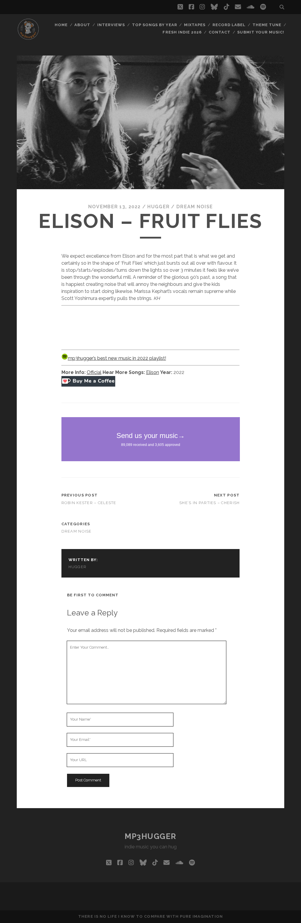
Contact (219, 32)
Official (94, 372)
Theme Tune (266, 25)
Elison (152, 372)
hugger (158, 206)
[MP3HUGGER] (28, 37)
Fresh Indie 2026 (182, 32)
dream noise (194, 206)
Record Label (229, 25)
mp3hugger (150, 836)
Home (61, 25)
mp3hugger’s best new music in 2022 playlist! (117, 358)
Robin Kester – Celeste (88, 503)
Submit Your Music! (260, 32)
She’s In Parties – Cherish (209, 503)
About (82, 25)
